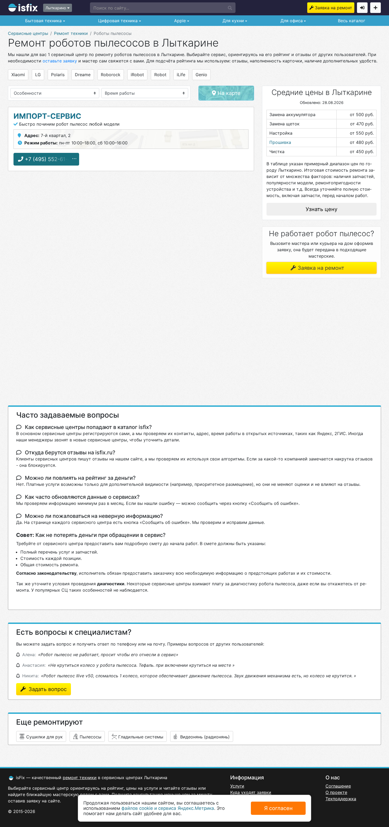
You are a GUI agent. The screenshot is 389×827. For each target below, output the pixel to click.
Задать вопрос (47, 689)
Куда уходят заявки (250, 792)
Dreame (83, 74)
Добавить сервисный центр (375, 7)
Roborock (110, 74)
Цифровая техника (117, 20)
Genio (201, 74)
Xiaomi (18, 74)
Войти (362, 7)
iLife (181, 74)
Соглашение (338, 786)
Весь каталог (351, 20)
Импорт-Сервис (47, 116)
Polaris (58, 74)
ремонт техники (80, 777)
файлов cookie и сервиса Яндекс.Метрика (167, 808)
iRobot (137, 74)
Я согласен (278, 808)
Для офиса (291, 20)
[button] (163, 7)
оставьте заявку (60, 60)
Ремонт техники (71, 33)
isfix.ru (23, 8)
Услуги (237, 786)
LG (38, 74)
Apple (179, 20)
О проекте (336, 792)
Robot (160, 74)
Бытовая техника (43, 20)
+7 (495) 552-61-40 (49, 159)
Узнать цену (321, 209)
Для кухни (232, 20)
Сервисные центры (28, 33)
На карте (228, 93)
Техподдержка (340, 798)
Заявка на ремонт (333, 7)
